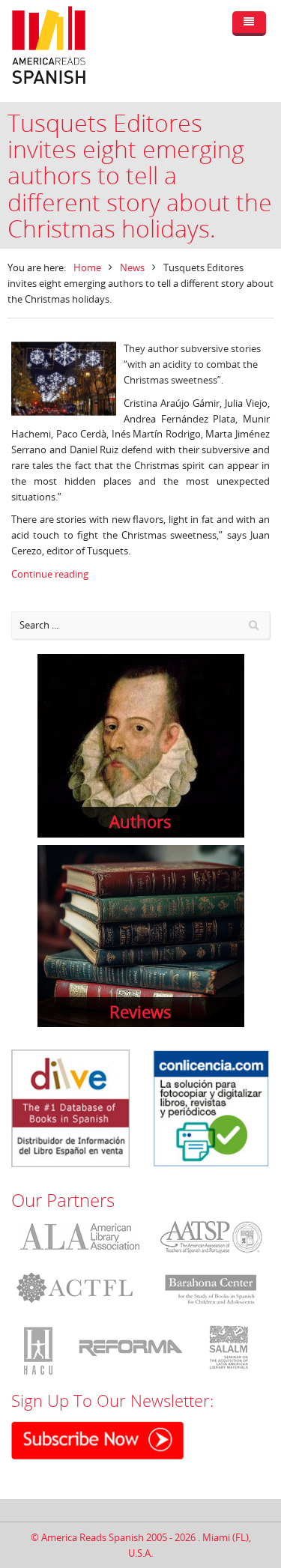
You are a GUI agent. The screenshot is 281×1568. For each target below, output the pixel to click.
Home (87, 267)
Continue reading (49, 574)
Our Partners (63, 1200)
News (132, 267)
